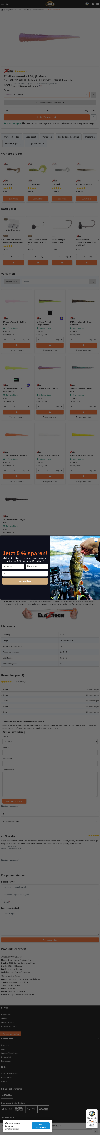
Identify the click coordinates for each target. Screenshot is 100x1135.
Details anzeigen (12, 1129)
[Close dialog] (96, 540)
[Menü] (96, 1110)
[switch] (92, 1125)
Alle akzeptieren (40, 1125)
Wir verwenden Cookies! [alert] (12, 1124)
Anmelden (25, 581)
